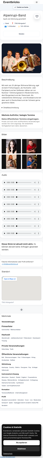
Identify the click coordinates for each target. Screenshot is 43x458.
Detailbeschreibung (11, 108)
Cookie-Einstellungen (7, 457)
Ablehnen (21, 449)
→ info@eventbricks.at (10, 264)
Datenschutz (7, 453)
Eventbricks (11, 2)
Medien (21, 34)
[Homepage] (21, 310)
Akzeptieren (21, 442)
